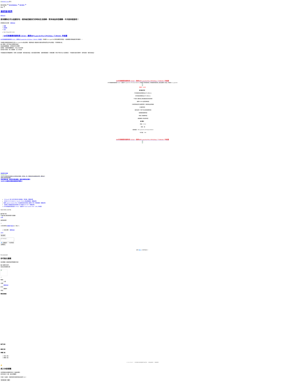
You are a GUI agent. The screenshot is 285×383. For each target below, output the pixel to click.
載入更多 (3, 235)
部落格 (5, 27)
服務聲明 (157, 362)
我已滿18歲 (3, 380)
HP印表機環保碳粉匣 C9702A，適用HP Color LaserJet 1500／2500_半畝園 (23, 206)
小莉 (2, 217)
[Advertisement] (142, 66)
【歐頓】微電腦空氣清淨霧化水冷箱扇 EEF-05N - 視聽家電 (19, 204)
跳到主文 (3, 15)
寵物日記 (12, 23)
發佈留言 (3, 244)
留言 (12, 225)
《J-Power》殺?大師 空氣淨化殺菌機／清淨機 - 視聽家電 (18, 199)
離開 (9, 380)
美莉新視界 (6, 11)
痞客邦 (9, 225)
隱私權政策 (150, 362)
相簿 (5, 26)
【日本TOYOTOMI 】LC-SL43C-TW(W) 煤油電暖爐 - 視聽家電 (20, 201)
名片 (5, 29)
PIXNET (131, 362)
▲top (2, 232)
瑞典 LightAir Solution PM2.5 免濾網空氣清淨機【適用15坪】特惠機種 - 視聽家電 (24, 203)
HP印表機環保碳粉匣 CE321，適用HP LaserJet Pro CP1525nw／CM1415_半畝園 (35, 36)
